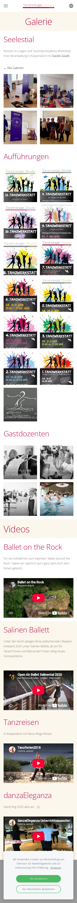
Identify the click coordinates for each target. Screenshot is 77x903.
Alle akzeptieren (38, 878)
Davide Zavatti (61, 56)
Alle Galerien (15, 68)
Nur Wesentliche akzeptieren (38, 889)
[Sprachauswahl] (71, 6)
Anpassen (55, 867)
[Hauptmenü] (6, 6)
